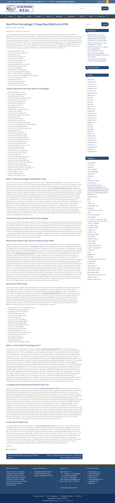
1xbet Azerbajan (92, 169)
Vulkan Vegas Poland (93, 270)
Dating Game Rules (93, 206)
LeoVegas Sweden (92, 227)
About (19, 16)
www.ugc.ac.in (92, 477)
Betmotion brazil (92, 197)
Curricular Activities (38, 496)
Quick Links (101, 1)
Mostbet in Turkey (92, 239)
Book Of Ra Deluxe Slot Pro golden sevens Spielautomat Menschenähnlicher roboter (97, 49)
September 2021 (92, 147)
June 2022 (90, 127)
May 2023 (90, 102)
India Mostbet (91, 217)
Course (28, 16)
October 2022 (91, 118)
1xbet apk (90, 167)
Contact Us (101, 16)
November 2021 (92, 142)
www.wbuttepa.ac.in (94, 472)
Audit (90, 16)
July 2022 (90, 124)
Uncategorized (12, 449)
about (89, 178)
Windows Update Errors (94, 279)
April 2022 (90, 131)
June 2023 (90, 100)
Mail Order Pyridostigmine (54, 182)
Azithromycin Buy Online (65, 398)
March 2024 (90, 79)
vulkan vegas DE (92, 266)
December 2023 (92, 86)
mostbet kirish (91, 243)
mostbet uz (90, 250)
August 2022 (91, 122)
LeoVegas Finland (92, 225)
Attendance (71, 16)
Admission (59, 16)
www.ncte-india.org (94, 474)
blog (88, 199)
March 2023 (90, 106)
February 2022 (91, 136)
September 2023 (92, 93)
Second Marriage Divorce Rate (96, 259)
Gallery (82, 16)
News (89, 252)
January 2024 (91, 84)
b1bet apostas (91, 183)
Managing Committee (66, 496)
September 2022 (92, 120)
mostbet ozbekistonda (94, 245)
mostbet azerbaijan (93, 234)
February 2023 (91, 109)
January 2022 (91, 138)
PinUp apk (90, 257)
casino (89, 201)
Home (11, 16)
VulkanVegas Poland (93, 272)
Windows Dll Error (92, 277)
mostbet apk (91, 230)
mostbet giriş (91, 236)
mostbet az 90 (91, 232)
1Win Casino (91, 165)
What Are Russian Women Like (96, 275)
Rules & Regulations (52, 496)
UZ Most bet (91, 263)
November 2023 (92, 88)
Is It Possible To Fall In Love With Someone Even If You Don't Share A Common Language (97, 221)
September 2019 (92, 151)
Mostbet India (91, 241)
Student (38, 16)
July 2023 (90, 97)
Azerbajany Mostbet (93, 180)
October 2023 (91, 91)
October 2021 (91, 145)
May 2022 (90, 129)
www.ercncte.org (93, 475)
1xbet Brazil (90, 174)
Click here (74, 488)
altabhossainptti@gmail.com (37, 1)
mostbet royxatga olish (94, 248)
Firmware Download (93, 215)
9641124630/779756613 (15, 1)
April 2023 (90, 104)
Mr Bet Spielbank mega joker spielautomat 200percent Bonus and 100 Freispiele (98, 55)
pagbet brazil (91, 254)
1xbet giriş (90, 176)
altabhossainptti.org (57, 358)
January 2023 (91, 111)
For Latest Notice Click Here (65, 1)
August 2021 (91, 149)
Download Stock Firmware (95, 210)
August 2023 (91, 95)
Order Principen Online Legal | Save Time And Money (23, 456)
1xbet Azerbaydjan (92, 171)
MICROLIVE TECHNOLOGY (65, 501)
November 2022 (92, 115)
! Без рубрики (91, 163)
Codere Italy (90, 203)
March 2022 (90, 133)
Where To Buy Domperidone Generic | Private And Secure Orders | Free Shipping (64, 456)
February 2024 (91, 82)
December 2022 (92, 113)
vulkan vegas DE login (93, 268)
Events (89, 212)
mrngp (22, 27)
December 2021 (92, 140)
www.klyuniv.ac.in (93, 481)
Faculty (48, 16)
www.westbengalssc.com (95, 479)
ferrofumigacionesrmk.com (38, 246)
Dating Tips (90, 208)
